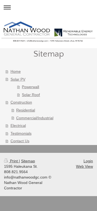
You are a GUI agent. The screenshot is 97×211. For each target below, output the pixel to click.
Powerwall (30, 87)
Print (14, 161)
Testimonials (21, 133)
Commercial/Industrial (34, 118)
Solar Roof (31, 95)
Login (88, 161)
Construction (21, 102)
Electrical (18, 125)
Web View (84, 166)
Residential (25, 110)
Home (16, 71)
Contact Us (20, 141)
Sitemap (28, 161)
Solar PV (18, 79)
